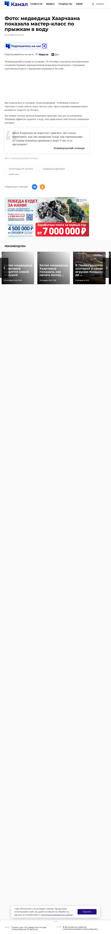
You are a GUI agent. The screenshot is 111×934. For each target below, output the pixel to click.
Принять (87, 911)
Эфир (79, 4)
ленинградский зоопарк (21, 169)
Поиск (100, 4)
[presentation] (4, 268)
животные (14, 174)
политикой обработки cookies (57, 915)
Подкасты (65, 4)
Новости (36, 4)
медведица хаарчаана (54, 169)
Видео (50, 4)
